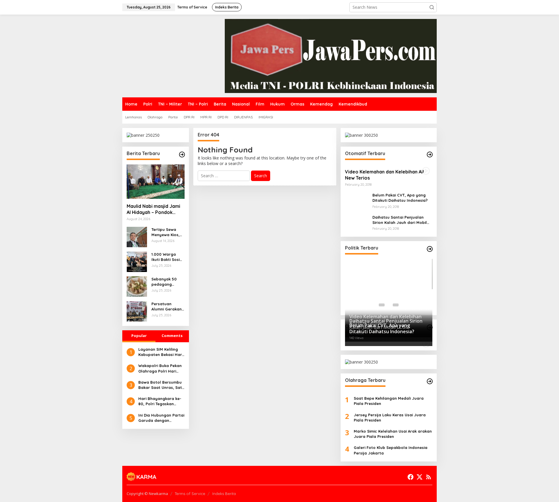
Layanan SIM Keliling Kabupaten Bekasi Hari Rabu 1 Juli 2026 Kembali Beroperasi (160, 352)
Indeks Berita (224, 493)
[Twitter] (419, 477)
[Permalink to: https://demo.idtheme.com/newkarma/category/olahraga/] (429, 381)
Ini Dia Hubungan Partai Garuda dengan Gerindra (161, 418)
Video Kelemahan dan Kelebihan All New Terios (384, 175)
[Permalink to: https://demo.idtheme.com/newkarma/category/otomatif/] (429, 154)
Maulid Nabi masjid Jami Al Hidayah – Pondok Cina (153, 209)
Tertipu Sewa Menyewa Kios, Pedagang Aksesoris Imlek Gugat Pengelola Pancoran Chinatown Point (167, 232)
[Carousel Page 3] (396, 304)
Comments (172, 335)
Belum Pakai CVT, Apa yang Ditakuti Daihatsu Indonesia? (400, 198)
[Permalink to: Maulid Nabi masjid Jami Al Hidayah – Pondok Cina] (156, 181)
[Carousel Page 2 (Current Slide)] (389, 304)
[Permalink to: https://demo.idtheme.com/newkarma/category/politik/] (429, 248)
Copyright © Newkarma (147, 493)
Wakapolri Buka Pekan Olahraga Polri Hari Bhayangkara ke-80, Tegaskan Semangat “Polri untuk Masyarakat (160, 368)
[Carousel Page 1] (382, 304)
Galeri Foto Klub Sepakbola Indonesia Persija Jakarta (390, 450)
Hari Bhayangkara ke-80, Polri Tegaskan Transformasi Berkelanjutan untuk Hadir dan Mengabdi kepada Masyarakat (159, 401)
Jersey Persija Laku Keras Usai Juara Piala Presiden (390, 417)
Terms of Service (190, 493)
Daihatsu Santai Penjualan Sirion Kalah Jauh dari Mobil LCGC (399, 220)
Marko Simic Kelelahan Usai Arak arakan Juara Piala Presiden (393, 434)
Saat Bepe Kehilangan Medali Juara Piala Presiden (389, 401)
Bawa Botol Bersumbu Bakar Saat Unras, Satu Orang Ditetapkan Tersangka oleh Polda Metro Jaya (161, 385)
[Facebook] (410, 477)
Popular (139, 335)
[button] (432, 7)
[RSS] (428, 477)
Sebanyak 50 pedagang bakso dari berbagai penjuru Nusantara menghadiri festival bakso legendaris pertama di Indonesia (165, 282)
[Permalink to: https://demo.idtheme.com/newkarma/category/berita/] (181, 154)
